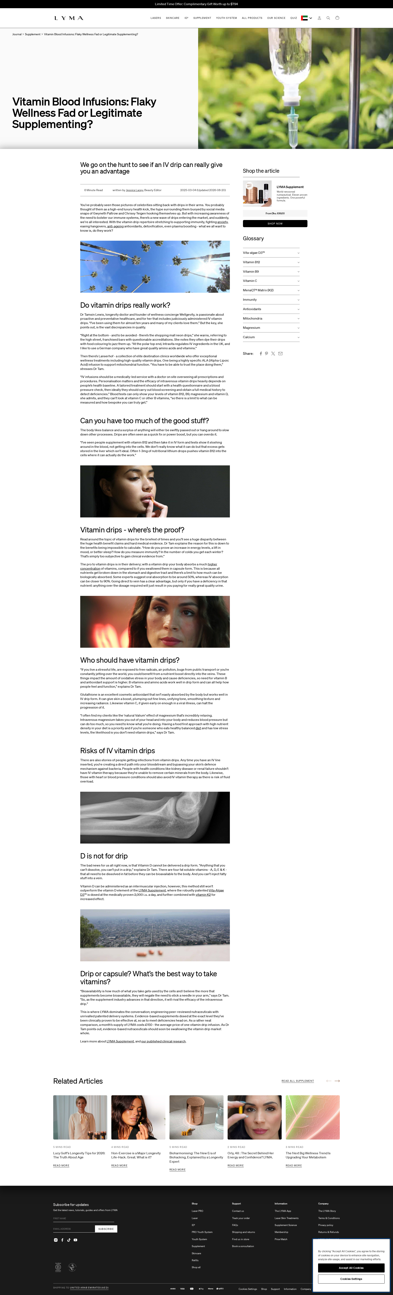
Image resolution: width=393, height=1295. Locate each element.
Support (236, 1203)
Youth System (199, 1239)
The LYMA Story (327, 1211)
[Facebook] (62, 1239)
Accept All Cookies (351, 1268)
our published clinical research (163, 1041)
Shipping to (61, 1287)
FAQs (235, 1225)
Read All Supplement (298, 1081)
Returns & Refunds (328, 1232)
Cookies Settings (248, 1289)
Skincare (196, 1253)
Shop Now (275, 223)
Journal (16, 34)
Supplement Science (286, 1225)
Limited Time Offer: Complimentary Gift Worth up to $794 (196, 4)
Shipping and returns (243, 1232)
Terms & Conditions (329, 1218)
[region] (351, 1265)
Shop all (196, 1267)
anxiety (222, 222)
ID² (193, 1225)
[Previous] (328, 1081)
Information (281, 1203)
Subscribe (106, 1229)
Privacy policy (325, 1225)
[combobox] (307, 18)
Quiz (293, 18)
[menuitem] (202, 1237)
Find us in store (240, 1239)
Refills (195, 1260)
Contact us (238, 1211)
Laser (195, 1218)
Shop (195, 1203)
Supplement (198, 1246)
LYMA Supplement (152, 890)
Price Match (281, 1239)
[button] (271, 252)
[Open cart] (337, 18)
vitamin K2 (203, 894)
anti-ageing (115, 226)
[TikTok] (68, 1239)
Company (323, 1203)
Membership (281, 1232)
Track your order (241, 1218)
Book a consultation (243, 1246)
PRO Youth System (202, 1232)
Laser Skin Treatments (287, 1218)
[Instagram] (55, 1239)
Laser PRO (197, 1211)
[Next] (337, 1081)
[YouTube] (75, 1239)
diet (198, 728)
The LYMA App (283, 1211)
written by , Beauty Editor (137, 190)
